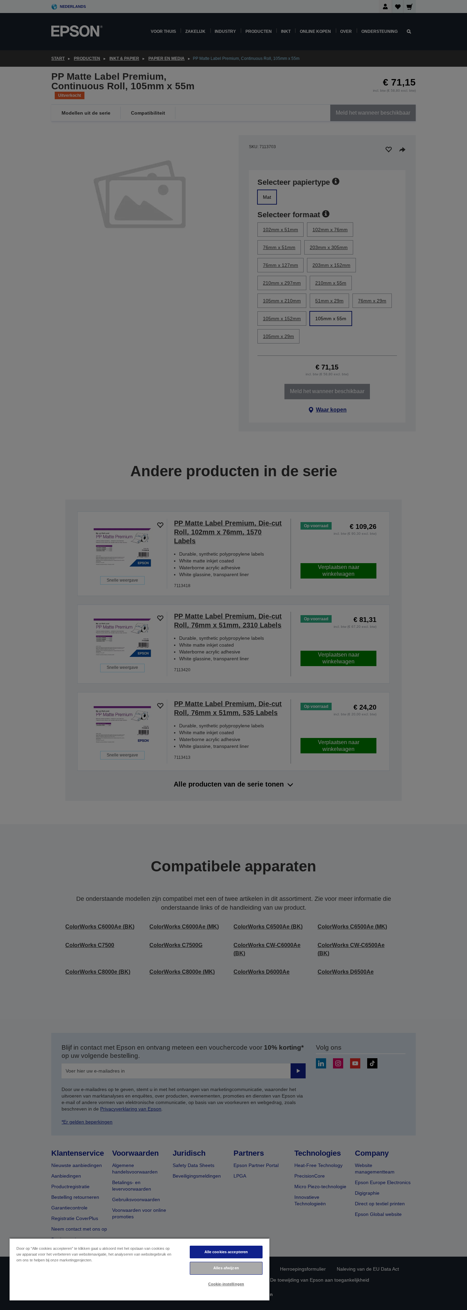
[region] (139, 1269)
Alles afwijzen (226, 1268)
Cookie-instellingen (226, 1284)
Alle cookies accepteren (226, 1252)
